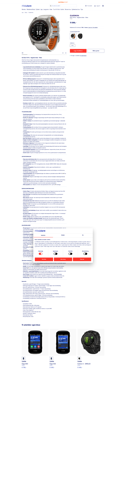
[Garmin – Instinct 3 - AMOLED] (90, 348)
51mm (72, 45)
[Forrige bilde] (63, 53)
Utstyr (26, 12)
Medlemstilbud (31, 9)
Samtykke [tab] (43, 235)
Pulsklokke (31, 12)
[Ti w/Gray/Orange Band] (73, 36)
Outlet (62, 9)
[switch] (55, 254)
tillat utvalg (62, 259)
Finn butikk (89, 5)
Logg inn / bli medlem (93, 27)
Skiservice (68, 9)
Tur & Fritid (56, 9)
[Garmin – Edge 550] (63, 348)
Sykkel (38, 9)
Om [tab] (82, 235)
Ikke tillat (44, 259)
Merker (24, 9)
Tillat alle (82, 259)
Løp (41, 9)
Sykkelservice (76, 9)
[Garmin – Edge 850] (35, 348)
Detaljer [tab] (63, 235)
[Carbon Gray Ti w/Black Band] (80, 36)
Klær (51, 9)
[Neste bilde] (66, 53)
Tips (81, 9)
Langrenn (46, 9)
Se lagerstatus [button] (83, 55)
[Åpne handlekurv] (103, 6)
